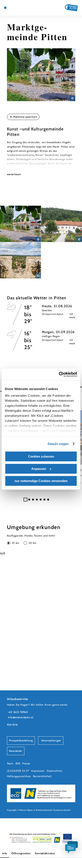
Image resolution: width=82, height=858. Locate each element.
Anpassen (38, 468)
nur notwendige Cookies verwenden (41, 481)
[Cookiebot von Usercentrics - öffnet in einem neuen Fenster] (59, 374)
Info (4, 853)
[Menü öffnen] (5, 8)
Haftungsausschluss (19, 776)
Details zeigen (58, 444)
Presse (26, 763)
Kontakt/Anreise (45, 853)
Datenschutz (54, 770)
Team (10, 763)
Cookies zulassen (41, 456)
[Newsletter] (15, 8)
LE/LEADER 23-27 (18, 770)
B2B (18, 763)
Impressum (38, 770)
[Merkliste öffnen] (18, 8)
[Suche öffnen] (21, 8)
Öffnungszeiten (20, 853)
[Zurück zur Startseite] (71, 7)
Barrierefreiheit (42, 776)
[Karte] (12, 8)
